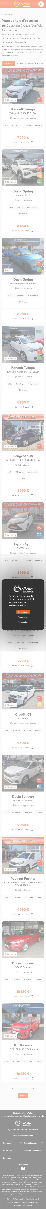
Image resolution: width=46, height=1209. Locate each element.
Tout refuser (23, 617)
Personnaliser (23, 622)
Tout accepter (23, 612)
